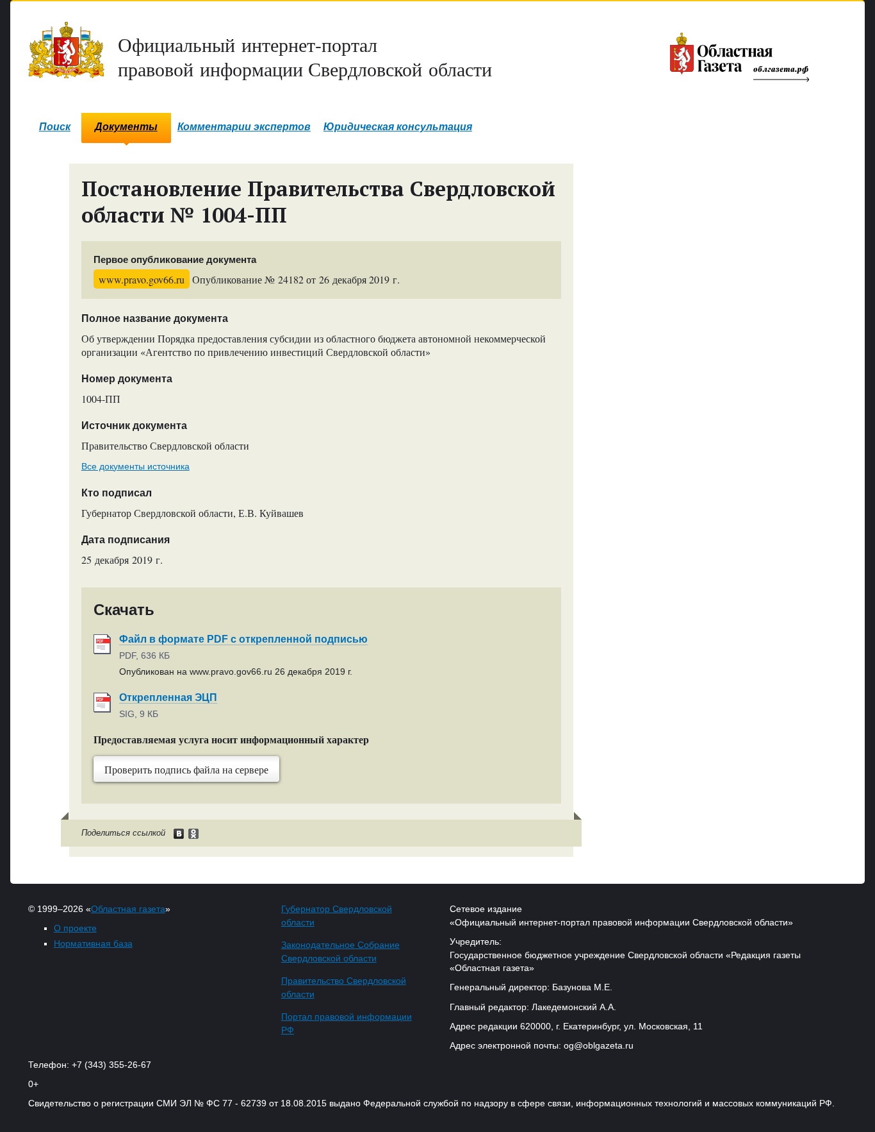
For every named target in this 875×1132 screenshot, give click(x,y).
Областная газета (128, 909)
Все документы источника (135, 466)
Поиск (54, 126)
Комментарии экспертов (244, 126)
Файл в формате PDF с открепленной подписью (243, 639)
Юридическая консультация (397, 126)
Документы (126, 126)
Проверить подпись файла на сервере (186, 769)
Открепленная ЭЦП (168, 697)
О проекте (75, 928)
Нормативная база (93, 943)
